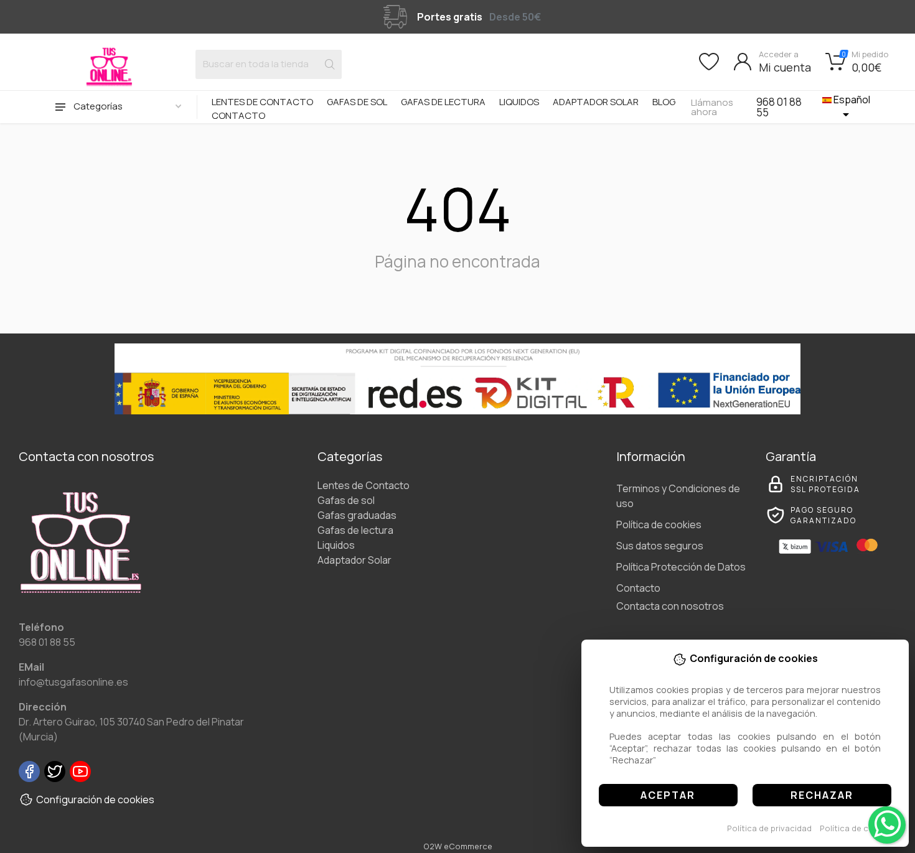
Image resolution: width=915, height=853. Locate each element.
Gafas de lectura (443, 101)
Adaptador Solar (596, 101)
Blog (663, 101)
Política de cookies (857, 828)
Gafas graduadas (356, 515)
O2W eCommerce (457, 846)
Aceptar (667, 795)
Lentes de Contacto (262, 101)
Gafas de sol (357, 101)
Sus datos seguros (659, 545)
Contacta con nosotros (670, 606)
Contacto (238, 115)
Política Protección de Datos (681, 567)
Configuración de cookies (95, 799)
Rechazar (822, 795)
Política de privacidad (769, 828)
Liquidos (519, 101)
